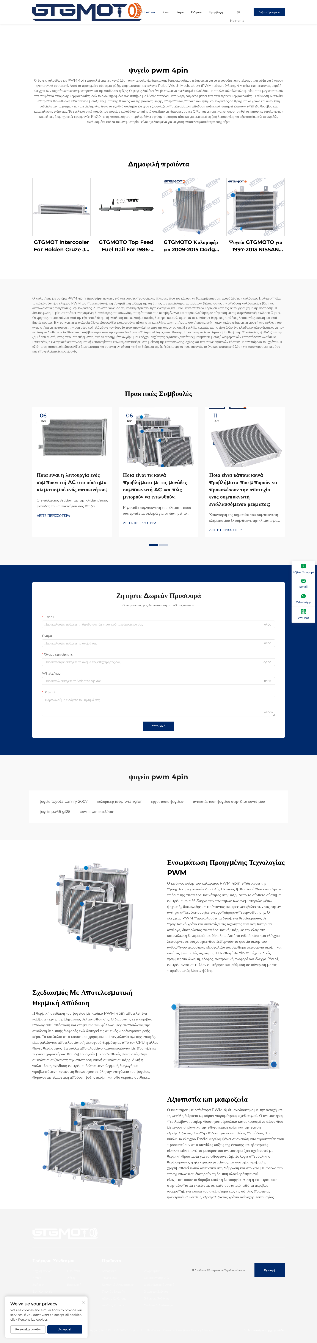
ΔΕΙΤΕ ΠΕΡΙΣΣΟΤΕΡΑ (53, 516)
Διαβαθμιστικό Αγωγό (159, 1284)
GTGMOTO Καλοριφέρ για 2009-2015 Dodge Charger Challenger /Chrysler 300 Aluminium (191, 246)
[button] (153, 545)
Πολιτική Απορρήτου (202, 1330)
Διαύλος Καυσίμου (114, 1305)
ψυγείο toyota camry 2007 (63, 801)
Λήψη (181, 12)
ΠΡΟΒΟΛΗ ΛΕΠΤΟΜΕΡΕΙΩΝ (62, 207)
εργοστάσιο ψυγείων (167, 801)
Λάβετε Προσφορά (269, 12)
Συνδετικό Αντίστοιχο (158, 1305)
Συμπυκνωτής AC (156, 1278)
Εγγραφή (269, 1270)
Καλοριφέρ (109, 1271)
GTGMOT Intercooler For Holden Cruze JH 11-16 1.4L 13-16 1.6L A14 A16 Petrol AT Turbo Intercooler (61, 246)
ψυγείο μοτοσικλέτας (96, 811)
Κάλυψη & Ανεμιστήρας (117, 1284)
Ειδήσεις (196, 12)
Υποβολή (158, 726)
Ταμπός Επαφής (113, 1291)
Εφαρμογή (216, 12)
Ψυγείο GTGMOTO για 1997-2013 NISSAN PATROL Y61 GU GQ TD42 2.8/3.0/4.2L (255, 246)
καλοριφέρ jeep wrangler (119, 801)
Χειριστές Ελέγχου (156, 1291)
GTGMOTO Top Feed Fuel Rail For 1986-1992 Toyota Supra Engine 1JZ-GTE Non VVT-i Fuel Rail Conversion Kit (126, 246)
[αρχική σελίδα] (87, 12)
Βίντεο (166, 12)
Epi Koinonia (237, 13)
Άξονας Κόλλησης (114, 1298)
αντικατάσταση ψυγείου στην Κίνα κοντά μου (229, 801)
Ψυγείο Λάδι (110, 1278)
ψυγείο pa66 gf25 (54, 811)
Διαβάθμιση (152, 1271)
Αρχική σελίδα (42, 1271)
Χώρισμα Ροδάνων (156, 1298)
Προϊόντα (148, 12)
